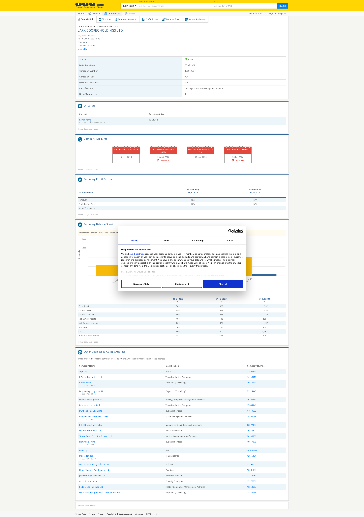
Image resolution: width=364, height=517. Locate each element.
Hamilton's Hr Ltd (87, 441)
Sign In (272, 13)
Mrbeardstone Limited (89, 405)
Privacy (101, 514)
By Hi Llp (83, 450)
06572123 (251, 425)
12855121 (251, 455)
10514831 (251, 382)
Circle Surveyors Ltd (88, 481)
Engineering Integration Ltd (91, 391)
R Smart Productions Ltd (90, 377)
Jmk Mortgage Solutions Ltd (92, 475)
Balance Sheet (173, 19)
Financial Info (87, 19)
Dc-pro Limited (86, 455)
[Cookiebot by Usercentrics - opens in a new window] (230, 231)
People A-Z (111, 514)
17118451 (251, 475)
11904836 (251, 371)
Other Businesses (197, 19)
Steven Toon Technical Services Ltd (95, 436)
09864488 (251, 416)
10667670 (251, 441)
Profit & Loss (152, 19)
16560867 (251, 487)
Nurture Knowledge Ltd (90, 430)
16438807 (251, 430)
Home (81, 13)
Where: (216, 2)
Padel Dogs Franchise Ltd (91, 487)
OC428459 (252, 450)
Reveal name (85, 119)
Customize (180, 284)
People (96, 13)
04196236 (251, 436)
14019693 (251, 410)
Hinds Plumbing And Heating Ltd (94, 470)
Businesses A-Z (125, 514)
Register (282, 13)
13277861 (251, 481)
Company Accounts (127, 19)
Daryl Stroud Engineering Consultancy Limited (100, 492)
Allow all (223, 284)
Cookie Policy (80, 514)
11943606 (251, 464)
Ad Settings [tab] (198, 240)
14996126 (251, 377)
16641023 (251, 470)
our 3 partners (136, 254)
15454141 (251, 405)
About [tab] (230, 240)
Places (132, 13)
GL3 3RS (82, 48)
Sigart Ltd (83, 371)
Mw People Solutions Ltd (90, 410)
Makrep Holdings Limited (90, 399)
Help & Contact (256, 13)
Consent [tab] (134, 240)
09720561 (251, 399)
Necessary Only (141, 284)
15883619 (251, 492)
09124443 (251, 391)
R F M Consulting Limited (90, 425)
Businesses (114, 13)
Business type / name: (146, 2)
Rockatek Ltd (85, 382)
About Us (139, 514)
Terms (92, 514)
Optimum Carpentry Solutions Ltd (94, 464)
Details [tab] (166, 240)
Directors (106, 19)
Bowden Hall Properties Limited (93, 416)
